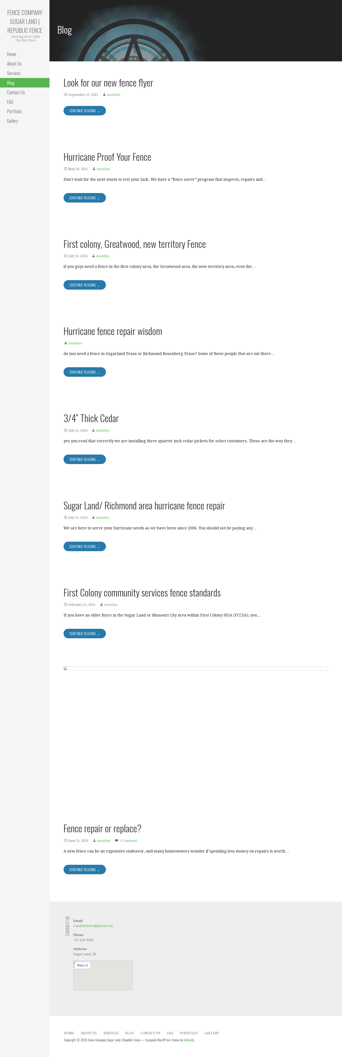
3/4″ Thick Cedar (91, 418)
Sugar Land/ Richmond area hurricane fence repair (144, 505)
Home (11, 53)
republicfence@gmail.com (93, 926)
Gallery (12, 120)
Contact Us (16, 92)
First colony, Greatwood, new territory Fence (135, 244)
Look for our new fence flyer (108, 82)
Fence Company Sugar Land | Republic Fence (24, 21)
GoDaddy (189, 1040)
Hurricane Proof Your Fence (107, 156)
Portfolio (14, 111)
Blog (10, 82)
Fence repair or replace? (103, 828)
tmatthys (113, 95)
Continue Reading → (84, 110)
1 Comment (128, 841)
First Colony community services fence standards (142, 592)
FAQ (10, 101)
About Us (14, 63)
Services (13, 72)
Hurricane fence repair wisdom (113, 331)
